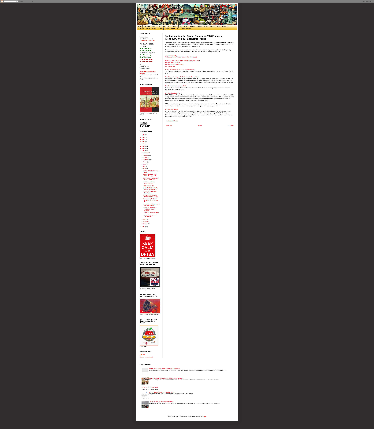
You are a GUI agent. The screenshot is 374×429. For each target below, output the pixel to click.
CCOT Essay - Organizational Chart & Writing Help (150, 179)
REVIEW (173, 28)
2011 (143, 226)
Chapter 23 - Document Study (151, 212)
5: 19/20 (154, 28)
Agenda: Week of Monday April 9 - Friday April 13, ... (151, 204)
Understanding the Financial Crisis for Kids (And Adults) (181, 57)
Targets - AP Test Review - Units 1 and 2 (150, 192)
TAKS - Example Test (148, 185)
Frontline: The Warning (171, 109)
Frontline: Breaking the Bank (173, 93)
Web (178, 28)
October (145, 157)
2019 (143, 135)
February (145, 221)
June (144, 164)
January (145, 224)
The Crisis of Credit (170, 55)
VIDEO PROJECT (186, 28)
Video (197, 60)
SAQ (159, 26)
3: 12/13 (230, 26)
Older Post (231, 125)
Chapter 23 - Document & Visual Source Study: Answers (149, 209)
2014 (143, 146)
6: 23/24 (167, 28)
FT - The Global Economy (172, 62)
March (145, 219)
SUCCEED (174, 26)
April (144, 169)
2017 (143, 139)
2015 (143, 144)
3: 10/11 (224, 26)
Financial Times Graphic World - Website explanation (180, 60)
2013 (143, 148)
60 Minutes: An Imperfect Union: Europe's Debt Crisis (180, 69)
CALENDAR (147, 26)
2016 (143, 141)
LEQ (169, 26)
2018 (143, 137)
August (145, 162)
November (146, 155)
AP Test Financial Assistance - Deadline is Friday (162, 392)
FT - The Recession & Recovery (174, 64)
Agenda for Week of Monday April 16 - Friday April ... (150, 188)
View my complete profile (146, 357)
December (146, 153)
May (144, 166)
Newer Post (169, 125)
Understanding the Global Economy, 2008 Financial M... (150, 200)
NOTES (154, 26)
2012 (143, 151)
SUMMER (199, 26)
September (146, 159)
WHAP (139, 26)
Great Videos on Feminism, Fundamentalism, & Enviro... (151, 196)
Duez (143, 354)
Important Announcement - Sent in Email (150, 215)
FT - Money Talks (170, 66)
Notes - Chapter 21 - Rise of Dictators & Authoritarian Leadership (166, 378)
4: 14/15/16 (141, 28)
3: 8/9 (218, 26)
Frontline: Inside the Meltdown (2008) (175, 86)
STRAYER (192, 26)
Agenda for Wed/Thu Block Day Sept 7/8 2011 (161, 401)
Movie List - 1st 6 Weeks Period (150, 387)
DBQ (164, 26)
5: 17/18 (148, 28)
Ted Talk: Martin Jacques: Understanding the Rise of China (182, 77)
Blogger (204, 416)
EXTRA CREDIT (184, 26)
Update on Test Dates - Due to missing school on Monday (164, 368)
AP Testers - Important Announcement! (148, 182)
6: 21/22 (160, 28)
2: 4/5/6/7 (212, 26)
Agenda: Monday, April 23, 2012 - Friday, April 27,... (150, 175)
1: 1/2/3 (206, 26)
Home (200, 125)
